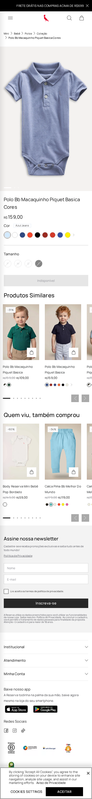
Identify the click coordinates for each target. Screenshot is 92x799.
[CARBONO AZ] (55, 384)
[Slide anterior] (75, 398)
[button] (46, 119)
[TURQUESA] (51, 504)
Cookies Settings (26, 791)
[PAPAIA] (30, 235)
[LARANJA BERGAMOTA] (59, 504)
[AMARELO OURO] (68, 235)
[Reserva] (46, 18)
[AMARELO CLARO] (63, 504)
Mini (6, 33)
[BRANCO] (15, 235)
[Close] (88, 773)
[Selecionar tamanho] (31, 352)
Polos (28, 33)
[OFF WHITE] (67, 384)
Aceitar (64, 791)
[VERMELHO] (45, 235)
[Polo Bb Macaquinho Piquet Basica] (63, 332)
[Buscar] (69, 18)
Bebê (17, 33)
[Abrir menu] (10, 18)
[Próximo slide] (85, 398)
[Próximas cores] (73, 235)
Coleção (42, 33)
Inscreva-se (46, 603)
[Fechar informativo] (87, 5)
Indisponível (46, 280)
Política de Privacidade (18, 555)
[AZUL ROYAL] (60, 235)
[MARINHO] (22, 235)
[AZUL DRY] (5, 384)
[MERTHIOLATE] (52, 235)
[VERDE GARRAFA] (9, 384)
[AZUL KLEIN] (67, 504)
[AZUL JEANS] (7, 235)
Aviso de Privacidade (51, 783)
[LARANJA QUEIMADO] (59, 384)
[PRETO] (37, 235)
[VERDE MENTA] (47, 504)
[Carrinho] (81, 18)
